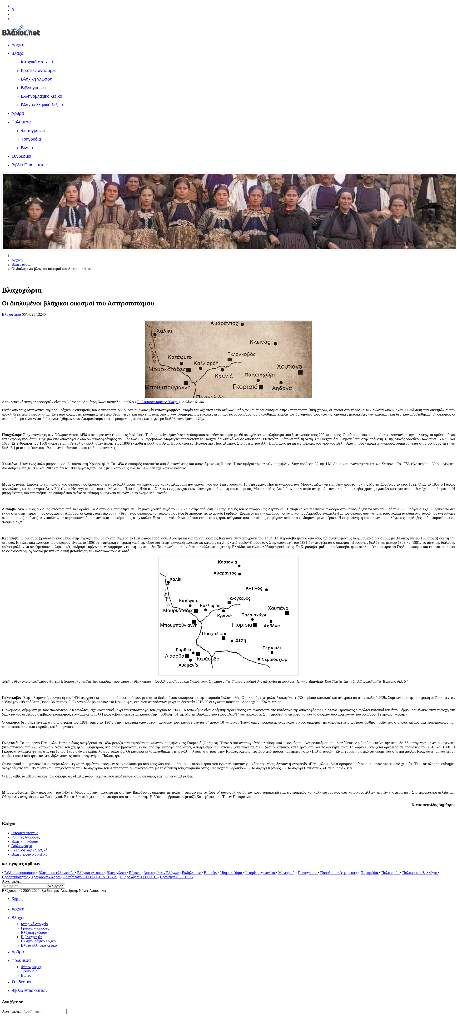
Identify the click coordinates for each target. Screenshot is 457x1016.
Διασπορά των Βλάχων (161, 873)
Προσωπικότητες (15, 877)
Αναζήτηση (55, 886)
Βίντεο (27, 147)
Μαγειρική (286, 873)
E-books (211, 873)
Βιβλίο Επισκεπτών (29, 165)
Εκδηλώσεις (192, 873)
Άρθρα (17, 113)
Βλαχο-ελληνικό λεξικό (42, 104)
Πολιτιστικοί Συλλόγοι (420, 873)
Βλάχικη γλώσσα (36, 79)
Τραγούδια (31, 139)
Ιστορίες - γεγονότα (260, 873)
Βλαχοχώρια (11, 314)
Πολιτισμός (390, 873)
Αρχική (17, 44)
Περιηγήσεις (308, 873)
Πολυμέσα (21, 122)
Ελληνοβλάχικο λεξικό (41, 96)
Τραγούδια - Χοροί (46, 877)
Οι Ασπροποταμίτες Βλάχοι (158, 402)
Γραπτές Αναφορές (25, 837)
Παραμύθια (370, 873)
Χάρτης (17, 899)
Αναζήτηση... (12, 881)
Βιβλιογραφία (33, 87)
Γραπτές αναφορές (38, 70)
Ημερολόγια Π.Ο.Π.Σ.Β (139, 877)
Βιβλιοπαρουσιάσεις (20, 873)
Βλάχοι (17, 53)
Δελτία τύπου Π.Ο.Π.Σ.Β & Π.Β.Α (90, 877)
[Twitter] (13, 10)
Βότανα (135, 873)
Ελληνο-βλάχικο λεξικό (29, 850)
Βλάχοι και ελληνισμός (57, 873)
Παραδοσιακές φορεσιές (339, 873)
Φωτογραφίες (33, 130)
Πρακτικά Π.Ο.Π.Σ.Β (176, 877)
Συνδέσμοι (21, 156)
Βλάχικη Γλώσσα (24, 841)
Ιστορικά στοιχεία (37, 62)
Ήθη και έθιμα (231, 873)
